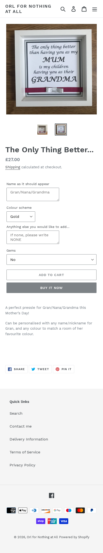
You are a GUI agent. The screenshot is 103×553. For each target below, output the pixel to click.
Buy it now (51, 288)
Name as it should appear (27, 184)
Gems (11, 250)
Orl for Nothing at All (28, 9)
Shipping (12, 167)
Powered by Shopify (74, 537)
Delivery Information (29, 439)
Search (16, 413)
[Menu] (94, 8)
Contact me (21, 426)
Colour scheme (19, 207)
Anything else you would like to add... (37, 227)
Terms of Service (25, 452)
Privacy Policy (22, 465)
